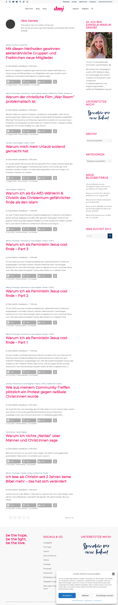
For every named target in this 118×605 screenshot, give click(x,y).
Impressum (98, 600)
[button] (113, 574)
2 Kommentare (21, 423)
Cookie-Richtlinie (77, 600)
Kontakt (74, 2)
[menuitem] (66, 1)
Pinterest (47, 569)
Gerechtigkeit (36, 93)
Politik (32, 143)
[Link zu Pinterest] (20, 1)
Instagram (47, 543)
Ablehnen (85, 595)
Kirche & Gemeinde (19, 45)
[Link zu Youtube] (13, 1)
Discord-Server (49, 556)
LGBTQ (51, 241)
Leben (26, 143)
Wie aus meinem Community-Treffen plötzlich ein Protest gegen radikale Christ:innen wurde (38, 391)
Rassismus (68, 93)
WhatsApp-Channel (52, 577)
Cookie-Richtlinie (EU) (105, 2)
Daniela (37, 85)
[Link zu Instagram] (10, 1)
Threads (46, 564)
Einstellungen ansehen (104, 595)
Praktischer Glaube (55, 93)
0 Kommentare (24, 85)
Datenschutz (88, 600)
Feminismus (25, 93)
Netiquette (66, 2)
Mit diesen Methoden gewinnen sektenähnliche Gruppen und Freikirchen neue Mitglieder (33, 53)
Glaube (8, 45)
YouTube (47, 547)
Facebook (47, 573)
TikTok (46, 560)
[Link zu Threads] (27, 1)
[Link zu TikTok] (23, 1)
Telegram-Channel (51, 581)
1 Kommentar (23, 134)
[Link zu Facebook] (6, 1)
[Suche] (92, 8)
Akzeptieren (67, 595)
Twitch (46, 551)
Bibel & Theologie (13, 93)
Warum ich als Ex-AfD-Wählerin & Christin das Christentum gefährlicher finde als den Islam (38, 197)
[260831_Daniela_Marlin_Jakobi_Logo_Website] (59, 8)
